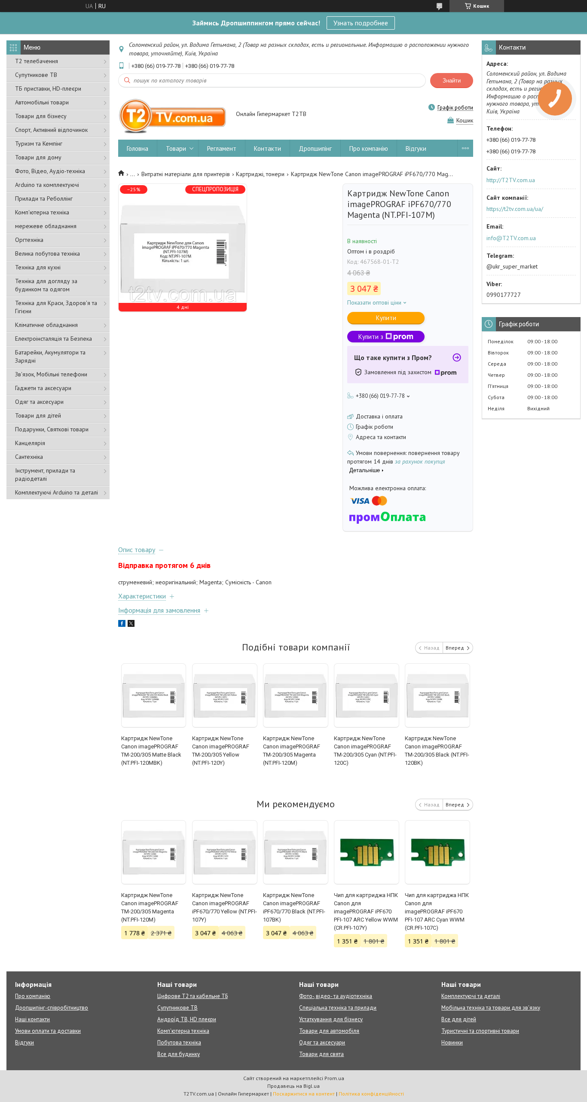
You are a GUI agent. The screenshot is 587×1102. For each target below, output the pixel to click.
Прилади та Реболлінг (44, 198)
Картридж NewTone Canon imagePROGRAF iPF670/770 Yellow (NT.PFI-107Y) (224, 907)
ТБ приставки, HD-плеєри (48, 88)
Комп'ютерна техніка (42, 212)
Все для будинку (178, 1054)
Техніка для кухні (38, 267)
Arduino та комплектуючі (47, 185)
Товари (176, 148)
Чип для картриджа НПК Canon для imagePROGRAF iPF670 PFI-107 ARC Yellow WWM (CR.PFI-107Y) (366, 911)
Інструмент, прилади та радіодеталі (45, 474)
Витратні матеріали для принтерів (185, 174)
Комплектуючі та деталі (470, 996)
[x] (131, 625)
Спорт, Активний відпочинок (51, 130)
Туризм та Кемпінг (38, 143)
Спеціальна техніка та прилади (337, 1007)
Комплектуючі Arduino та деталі (56, 492)
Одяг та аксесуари (39, 402)
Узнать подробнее (360, 22)
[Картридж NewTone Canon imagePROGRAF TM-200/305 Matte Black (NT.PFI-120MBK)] (153, 695)
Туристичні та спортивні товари (480, 1031)
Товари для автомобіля (329, 1031)
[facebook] (121, 625)
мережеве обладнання (45, 226)
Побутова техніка (179, 1042)
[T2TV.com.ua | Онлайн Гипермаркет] (173, 115)
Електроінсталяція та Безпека (53, 338)
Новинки (452, 1042)
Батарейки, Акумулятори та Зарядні (50, 356)
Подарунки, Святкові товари (52, 429)
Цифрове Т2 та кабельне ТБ (192, 996)
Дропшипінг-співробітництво (51, 1007)
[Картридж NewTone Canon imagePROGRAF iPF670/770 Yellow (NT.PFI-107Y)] (224, 852)
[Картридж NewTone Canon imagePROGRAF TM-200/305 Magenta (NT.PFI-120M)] (295, 695)
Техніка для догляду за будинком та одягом (46, 285)
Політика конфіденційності (371, 1093)
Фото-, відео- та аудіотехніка (335, 996)
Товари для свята (321, 1054)
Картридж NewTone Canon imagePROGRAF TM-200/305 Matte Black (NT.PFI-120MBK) (151, 750)
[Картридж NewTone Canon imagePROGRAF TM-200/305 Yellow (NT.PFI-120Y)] (224, 695)
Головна (137, 148)
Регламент (221, 148)
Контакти (267, 148)
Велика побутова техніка (47, 253)
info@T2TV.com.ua (511, 238)
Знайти (452, 80)
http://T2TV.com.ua (510, 180)
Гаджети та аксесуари (43, 388)
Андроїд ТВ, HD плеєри (186, 1019)
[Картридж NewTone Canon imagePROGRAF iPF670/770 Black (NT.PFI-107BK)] (295, 852)
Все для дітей (458, 1019)
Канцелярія (30, 443)
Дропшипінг (315, 148)
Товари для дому (38, 157)
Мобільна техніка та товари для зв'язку (490, 1007)
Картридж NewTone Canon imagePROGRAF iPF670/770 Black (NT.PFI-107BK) (294, 907)
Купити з (370, 337)
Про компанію (368, 148)
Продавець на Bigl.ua (293, 1086)
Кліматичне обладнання (46, 325)
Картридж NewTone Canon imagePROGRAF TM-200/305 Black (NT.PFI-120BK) (437, 750)
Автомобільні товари (42, 102)
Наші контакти (32, 1019)
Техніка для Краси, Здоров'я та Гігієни (56, 307)
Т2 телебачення (36, 61)
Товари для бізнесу (41, 116)
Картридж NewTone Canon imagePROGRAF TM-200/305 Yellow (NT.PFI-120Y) (220, 750)
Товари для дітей (38, 415)
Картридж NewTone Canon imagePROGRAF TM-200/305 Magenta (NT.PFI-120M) (291, 750)
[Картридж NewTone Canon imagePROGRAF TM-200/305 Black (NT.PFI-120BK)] (437, 695)
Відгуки (416, 148)
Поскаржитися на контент (304, 1093)
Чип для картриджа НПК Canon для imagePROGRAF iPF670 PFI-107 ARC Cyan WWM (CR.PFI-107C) (437, 911)
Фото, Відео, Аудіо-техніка (50, 171)
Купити (386, 318)
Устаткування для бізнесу (331, 1019)
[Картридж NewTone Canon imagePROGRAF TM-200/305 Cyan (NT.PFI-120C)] (366, 695)
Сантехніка (29, 457)
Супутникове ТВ (36, 75)
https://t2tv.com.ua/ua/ (514, 209)
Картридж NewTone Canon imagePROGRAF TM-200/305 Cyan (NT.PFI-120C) (365, 750)
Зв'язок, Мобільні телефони (51, 374)
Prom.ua (334, 1078)
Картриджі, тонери (260, 174)
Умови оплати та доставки (48, 1031)
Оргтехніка (29, 240)
